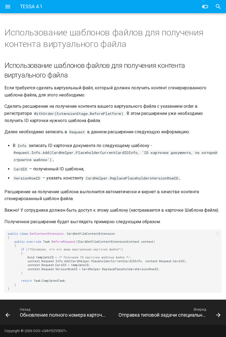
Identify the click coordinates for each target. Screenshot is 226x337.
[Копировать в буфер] (217, 233)
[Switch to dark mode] (205, 6)
